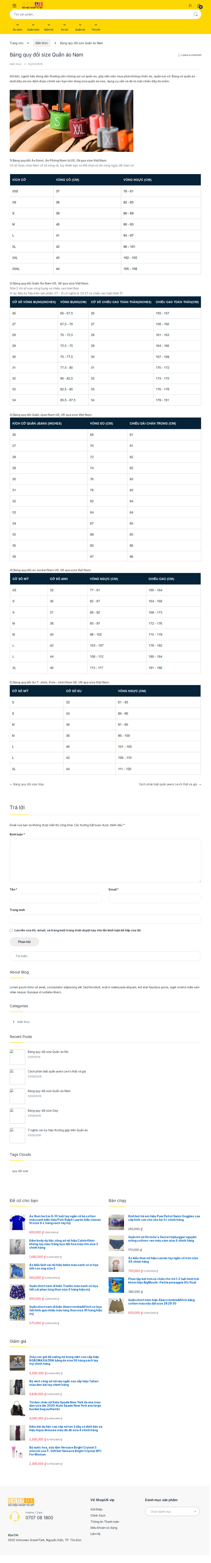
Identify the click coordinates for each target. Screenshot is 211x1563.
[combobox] (100, 14)
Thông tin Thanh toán (104, 1521)
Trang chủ (16, 43)
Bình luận (17, 834)
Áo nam (17, 29)
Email (114, 889)
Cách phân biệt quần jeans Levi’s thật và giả (170, 784)
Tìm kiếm (195, 14)
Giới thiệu (96, 1509)
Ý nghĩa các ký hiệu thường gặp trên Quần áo (58, 1130)
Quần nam (33, 29)
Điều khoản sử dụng (103, 1527)
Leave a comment (191, 55)
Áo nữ (64, 29)
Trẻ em (95, 29)
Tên (13, 889)
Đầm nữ (48, 29)
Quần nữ (80, 29)
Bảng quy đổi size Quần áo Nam (49, 1091)
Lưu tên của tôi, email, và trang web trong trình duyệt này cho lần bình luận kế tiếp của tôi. (78, 930)
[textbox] (172, 1512)
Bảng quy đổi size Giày (27, 784)
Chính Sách (98, 1515)
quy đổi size (20, 1171)
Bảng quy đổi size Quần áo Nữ (48, 1051)
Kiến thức (42, 43)
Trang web (17, 910)
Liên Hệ (95, 1534)
